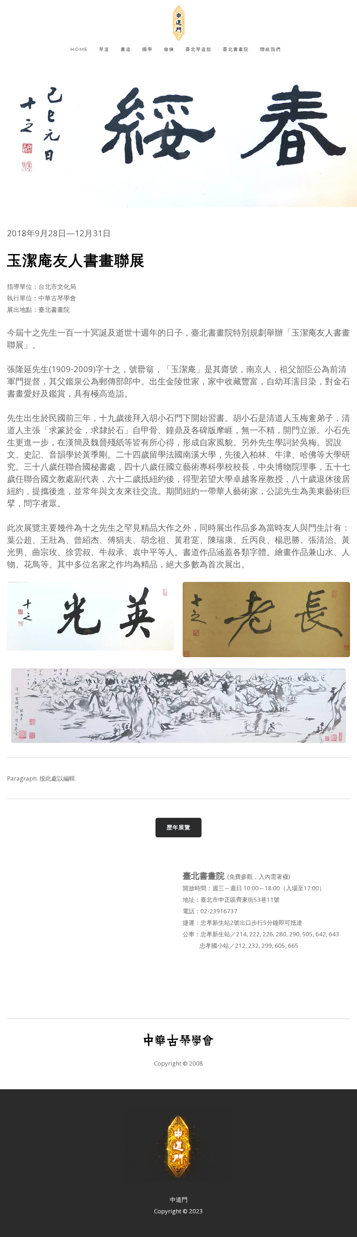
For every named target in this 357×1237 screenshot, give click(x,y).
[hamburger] (22, 11)
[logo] (178, 23)
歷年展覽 (178, 827)
